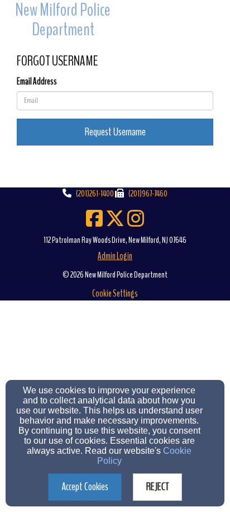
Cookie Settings (115, 293)
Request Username (115, 131)
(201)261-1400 (95, 193)
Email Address (37, 81)
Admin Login (115, 256)
